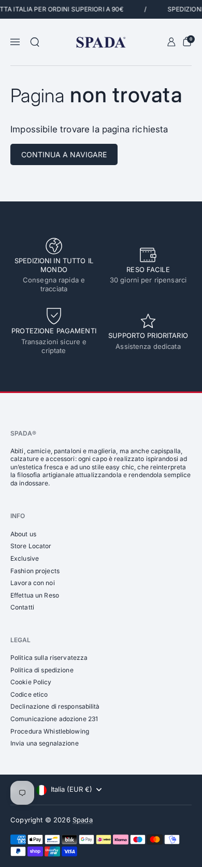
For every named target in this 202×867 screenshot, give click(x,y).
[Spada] (101, 42)
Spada (83, 820)
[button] (34, 42)
